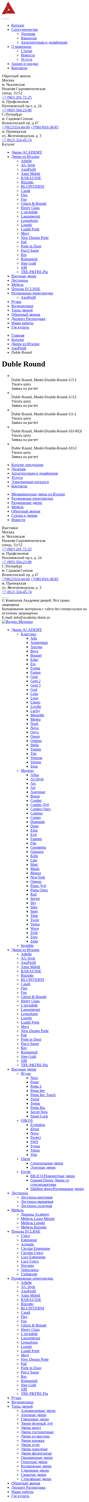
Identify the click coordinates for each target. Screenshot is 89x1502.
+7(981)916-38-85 (44, 127)
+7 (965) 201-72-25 (17, 97)
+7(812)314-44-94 (16, 127)
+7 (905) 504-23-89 (17, 110)
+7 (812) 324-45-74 (17, 140)
